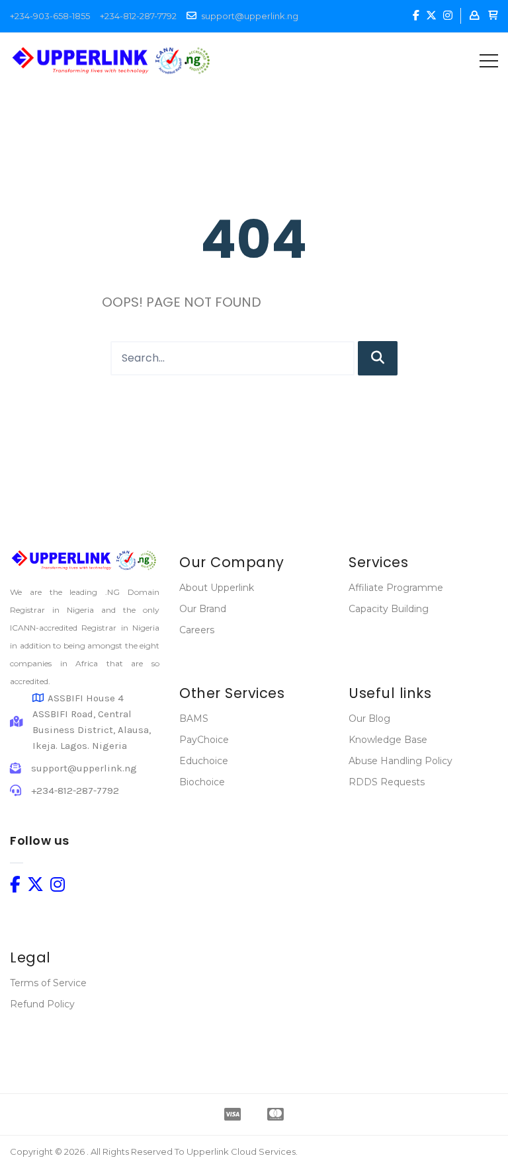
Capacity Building (389, 609)
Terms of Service (48, 983)
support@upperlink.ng (249, 16)
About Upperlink (216, 588)
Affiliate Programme (396, 588)
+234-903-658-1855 (50, 16)
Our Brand (202, 609)
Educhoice (203, 761)
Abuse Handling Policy (400, 761)
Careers (196, 630)
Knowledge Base (388, 740)
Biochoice (202, 782)
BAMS (193, 718)
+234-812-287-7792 (138, 16)
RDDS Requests (387, 782)
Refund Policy (42, 1004)
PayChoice (204, 740)
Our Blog (369, 718)
